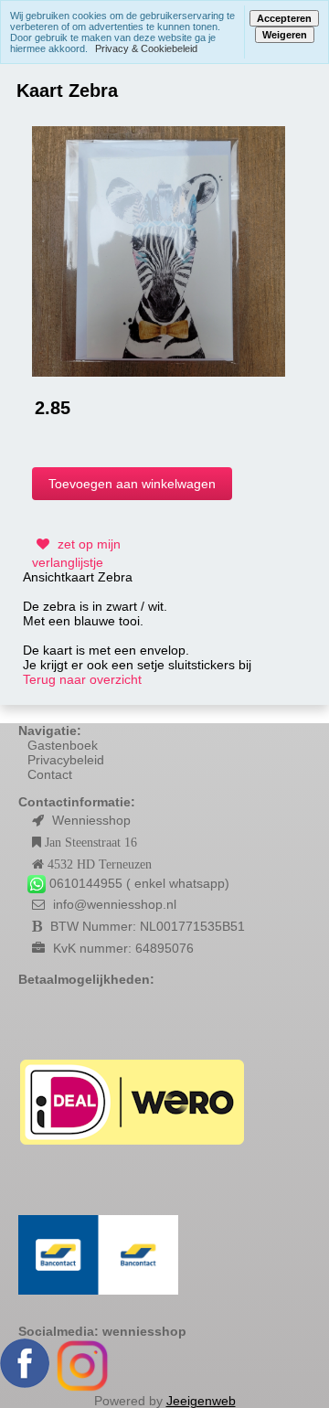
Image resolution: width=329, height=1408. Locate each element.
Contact (49, 774)
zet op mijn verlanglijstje (76, 553)
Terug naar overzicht (82, 679)
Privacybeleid (65, 759)
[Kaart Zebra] (158, 249)
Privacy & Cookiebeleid (146, 48)
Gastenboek (62, 745)
